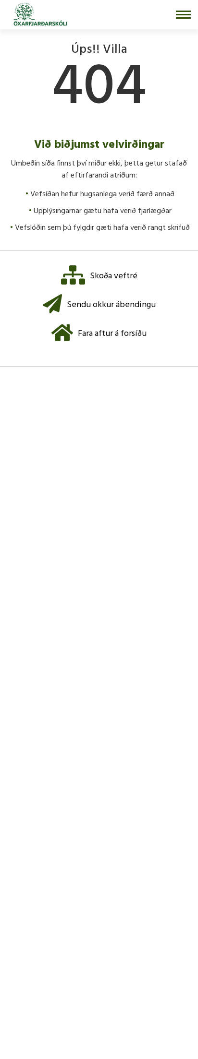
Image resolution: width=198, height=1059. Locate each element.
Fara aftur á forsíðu (112, 334)
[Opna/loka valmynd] (183, 14)
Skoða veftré (113, 276)
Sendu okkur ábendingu (111, 305)
